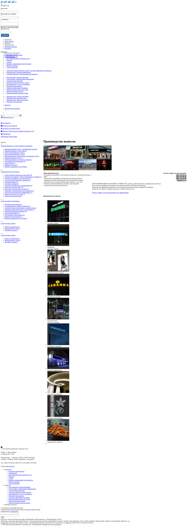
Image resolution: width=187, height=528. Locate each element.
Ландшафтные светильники (15, 161)
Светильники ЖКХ (12, 213)
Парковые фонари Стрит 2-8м (15, 151)
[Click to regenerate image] (9, 27)
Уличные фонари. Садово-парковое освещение (22, 74)
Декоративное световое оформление (19, 72)
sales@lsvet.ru (10, 466)
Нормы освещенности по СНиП (16, 167)
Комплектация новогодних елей (17, 90)
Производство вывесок (14, 86)
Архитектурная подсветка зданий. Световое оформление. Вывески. (29, 70)
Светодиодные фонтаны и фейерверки (18, 192)
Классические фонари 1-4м (15, 154)
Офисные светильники (13, 216)
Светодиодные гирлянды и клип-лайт (18, 175)
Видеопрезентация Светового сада (20, 475)
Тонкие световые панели (15, 91)
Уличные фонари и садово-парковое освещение (16, 146)
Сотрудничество (12, 67)
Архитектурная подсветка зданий (18, 83)
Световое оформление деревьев (17, 88)
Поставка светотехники (16, 471)
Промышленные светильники (15, 211)
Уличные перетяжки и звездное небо (18, 178)
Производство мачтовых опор (16, 98)
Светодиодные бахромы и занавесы (17, 180)
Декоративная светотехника (10, 172)
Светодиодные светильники (10, 201)
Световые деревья (12, 184)
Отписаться (14, 511)
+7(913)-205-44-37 (11, 57)
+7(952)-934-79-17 (11, 55)
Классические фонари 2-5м (15, 153)
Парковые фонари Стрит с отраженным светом (21, 149)
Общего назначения (12, 227)
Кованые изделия (11, 165)
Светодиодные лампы (8, 223)
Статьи (11, 478)
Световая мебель (11, 182)
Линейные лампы (11, 230)
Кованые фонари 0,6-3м (13, 158)
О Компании (13, 473)
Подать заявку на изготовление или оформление (110, 193)
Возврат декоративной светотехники (19, 64)
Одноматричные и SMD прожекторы (18, 206)
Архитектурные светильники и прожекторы (20, 208)
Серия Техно (10, 163)
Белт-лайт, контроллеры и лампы (17, 189)
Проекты (8, 105)
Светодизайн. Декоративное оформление (20, 79)
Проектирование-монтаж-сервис (17, 93)
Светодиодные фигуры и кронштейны (18, 185)
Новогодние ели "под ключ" (15, 194)
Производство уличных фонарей (17, 96)
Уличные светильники (13, 204)
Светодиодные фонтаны (15, 81)
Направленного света (12, 228)
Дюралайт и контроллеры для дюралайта (19, 191)
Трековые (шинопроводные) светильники (19, 209)
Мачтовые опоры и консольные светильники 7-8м (22, 156)
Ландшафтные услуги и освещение (18, 84)
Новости (11, 476)
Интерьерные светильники (15, 215)
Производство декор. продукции (17, 100)
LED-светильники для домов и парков (18, 160)
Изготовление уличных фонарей (17, 77)
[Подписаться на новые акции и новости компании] (93, 447)
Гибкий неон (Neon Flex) (14, 187)
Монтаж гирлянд (12, 65)
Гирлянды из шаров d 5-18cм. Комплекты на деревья (23, 177)
